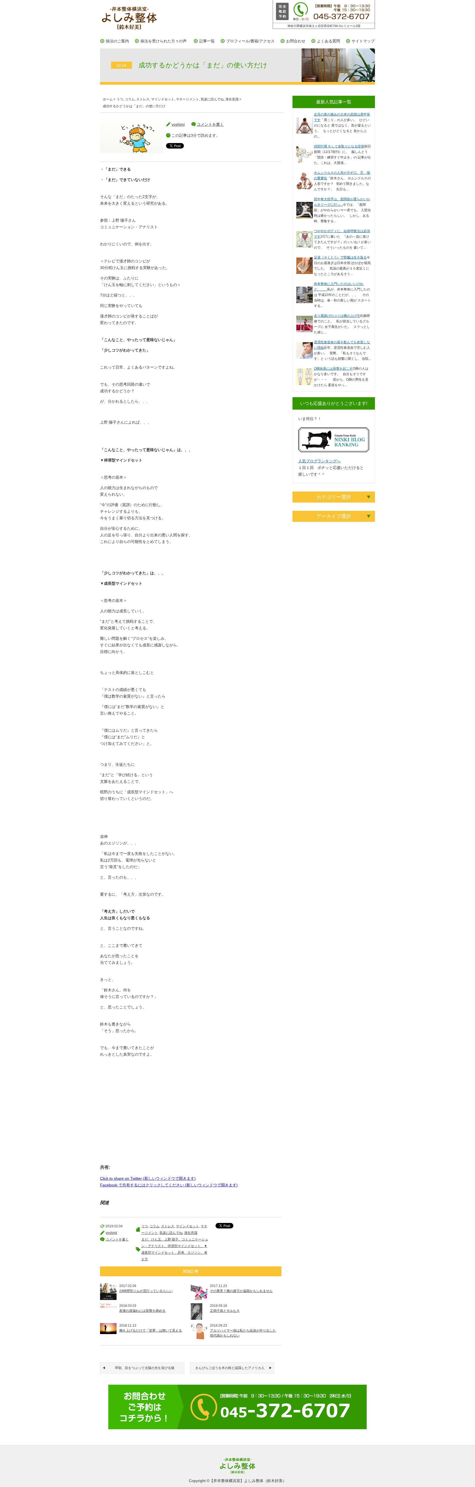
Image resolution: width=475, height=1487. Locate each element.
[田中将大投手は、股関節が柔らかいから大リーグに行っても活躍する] (304, 205)
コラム (130, 99)
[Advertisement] (190, 1120)
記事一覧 (207, 41)
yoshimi (178, 124)
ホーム (108, 99)
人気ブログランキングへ (319, 461)
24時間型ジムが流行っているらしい (146, 1291)
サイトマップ (363, 41)
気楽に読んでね (212, 99)
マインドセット (162, 99)
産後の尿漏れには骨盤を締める (142, 1311)
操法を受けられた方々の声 (163, 41)
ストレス (143, 99)
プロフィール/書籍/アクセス (250, 41)
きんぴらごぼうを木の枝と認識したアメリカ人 (229, 1368)
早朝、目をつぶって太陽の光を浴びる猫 (144, 1368)
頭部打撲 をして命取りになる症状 (339, 146)
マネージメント (187, 99)
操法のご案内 (117, 41)
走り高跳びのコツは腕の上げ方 (337, 316)
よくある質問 (328, 41)
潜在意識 (232, 99)
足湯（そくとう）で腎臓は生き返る (340, 257)
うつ (120, 99)
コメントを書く (210, 124)
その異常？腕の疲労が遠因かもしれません (241, 1291)
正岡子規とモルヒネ (225, 1311)
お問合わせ (295, 41)
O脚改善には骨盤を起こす (333, 369)
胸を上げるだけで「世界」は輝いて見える (150, 1330)
